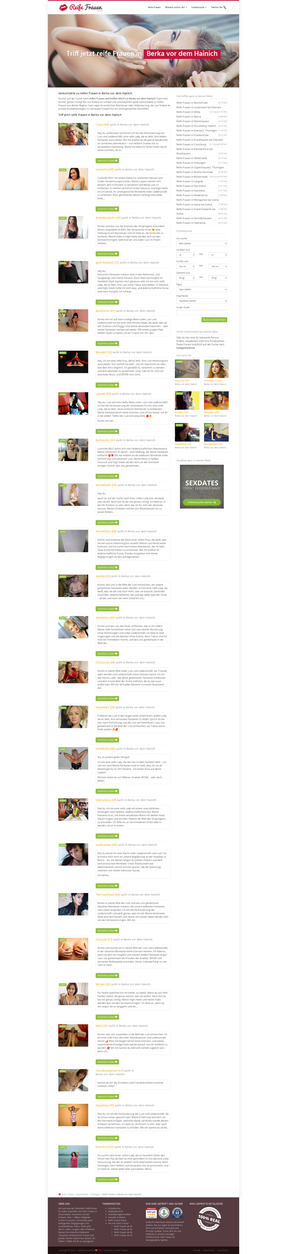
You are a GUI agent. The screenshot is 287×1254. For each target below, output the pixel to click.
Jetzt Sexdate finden (215, 319)
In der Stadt (182, 307)
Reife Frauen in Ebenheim (201, 190)
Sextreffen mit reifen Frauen (81, 1211)
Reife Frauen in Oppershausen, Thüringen (201, 168)
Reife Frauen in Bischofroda (201, 102)
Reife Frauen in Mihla (197, 112)
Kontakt (197, 1250)
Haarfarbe (182, 295)
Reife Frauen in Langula (201, 181)
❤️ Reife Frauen (66, 1194)
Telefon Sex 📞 (218, 7)
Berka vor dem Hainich (134, 125)
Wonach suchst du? (175, 7)
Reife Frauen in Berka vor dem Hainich (121, 1194)
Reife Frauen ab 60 (123, 1232)
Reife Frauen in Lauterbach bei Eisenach (201, 108)
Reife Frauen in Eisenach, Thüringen (201, 130)
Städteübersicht (115, 1211)
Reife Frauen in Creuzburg (197, 144)
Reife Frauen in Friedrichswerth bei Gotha (201, 211)
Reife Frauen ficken (117, 1220)
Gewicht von (183, 272)
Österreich (77, 1214)
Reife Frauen (154, 7)
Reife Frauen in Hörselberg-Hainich (201, 126)
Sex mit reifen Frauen (118, 1223)
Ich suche (181, 238)
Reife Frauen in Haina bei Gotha (201, 205)
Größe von (182, 261)
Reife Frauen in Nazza (201, 116)
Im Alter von (183, 249)
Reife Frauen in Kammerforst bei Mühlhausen (201, 151)
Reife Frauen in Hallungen (201, 162)
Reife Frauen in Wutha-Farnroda (201, 172)
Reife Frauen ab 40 (123, 1226)
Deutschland (82, 1194)
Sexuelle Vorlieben (117, 1217)
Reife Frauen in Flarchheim (201, 186)
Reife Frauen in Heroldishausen (201, 218)
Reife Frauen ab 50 (123, 1229)
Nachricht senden (106, 160)
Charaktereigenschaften (119, 1214)
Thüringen (95, 1194)
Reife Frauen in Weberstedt (201, 158)
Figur (179, 284)
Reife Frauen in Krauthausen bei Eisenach (201, 140)
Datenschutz (209, 1250)
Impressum (222, 1250)
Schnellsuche (114, 1208)
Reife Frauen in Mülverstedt (197, 176)
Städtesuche (198, 7)
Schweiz (62, 1217)
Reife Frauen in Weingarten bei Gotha (201, 200)
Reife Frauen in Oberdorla (201, 223)
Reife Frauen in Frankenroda (201, 135)
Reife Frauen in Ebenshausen (201, 121)
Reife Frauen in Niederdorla (201, 195)
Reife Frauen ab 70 (123, 1235)
